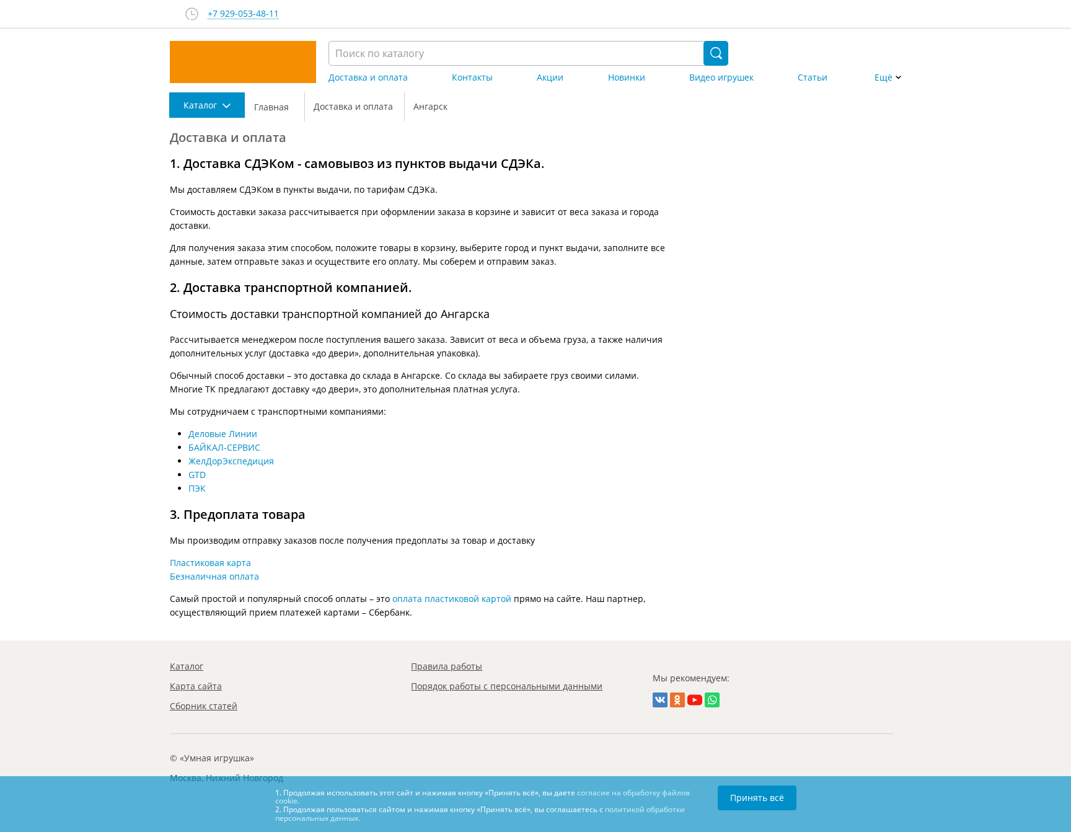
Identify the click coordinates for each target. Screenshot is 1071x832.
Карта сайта (196, 686)
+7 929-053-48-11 (243, 14)
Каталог (186, 666)
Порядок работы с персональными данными (506, 686)
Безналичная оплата (214, 576)
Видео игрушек (721, 77)
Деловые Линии (222, 434)
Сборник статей (203, 706)
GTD (197, 474)
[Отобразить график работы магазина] (191, 13)
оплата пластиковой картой (451, 598)
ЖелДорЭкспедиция (231, 461)
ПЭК (197, 488)
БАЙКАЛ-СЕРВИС (224, 447)
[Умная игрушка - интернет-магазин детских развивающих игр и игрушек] (243, 62)
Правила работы (446, 666)
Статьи (812, 77)
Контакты (472, 77)
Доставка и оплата (368, 77)
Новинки (626, 77)
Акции (550, 77)
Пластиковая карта (210, 563)
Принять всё (757, 797)
